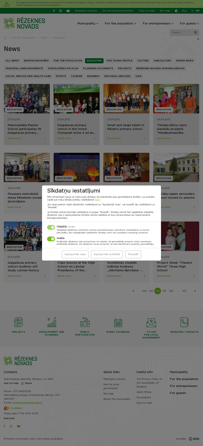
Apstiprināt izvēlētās (107, 254)
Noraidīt (133, 254)
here (97, 200)
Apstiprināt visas (75, 254)
